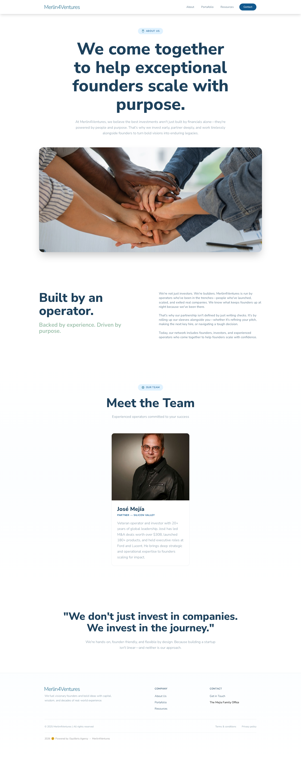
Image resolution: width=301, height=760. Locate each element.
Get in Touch (217, 696)
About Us (161, 696)
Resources (227, 7)
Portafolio (207, 7)
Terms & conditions (225, 726)
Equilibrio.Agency (79, 738)
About (190, 7)
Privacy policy (249, 726)
